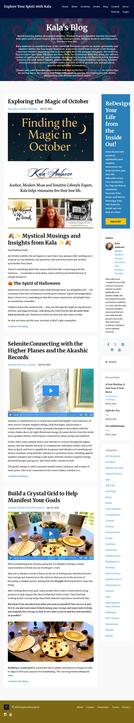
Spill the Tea (112, 410)
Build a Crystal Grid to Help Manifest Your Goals (43, 497)
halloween (111, 550)
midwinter (111, 612)
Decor (125, 6)
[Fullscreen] (91, 415)
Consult (115, 6)
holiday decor (113, 556)
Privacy (126, 707)
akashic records (17, 364)
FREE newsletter (93, 70)
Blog (105, 6)
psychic (109, 630)
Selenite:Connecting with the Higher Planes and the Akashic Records (48, 350)
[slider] (49, 415)
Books (96, 6)
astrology (110, 491)
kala (107, 596)
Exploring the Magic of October (48, 101)
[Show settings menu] (86, 415)
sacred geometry (35, 507)
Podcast (115, 11)
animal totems (113, 473)
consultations (112, 514)
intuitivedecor (113, 585)
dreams (109, 526)
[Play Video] (10, 415)
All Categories (112, 456)
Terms (115, 707)
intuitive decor (113, 579)
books (108, 503)
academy (110, 462)
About (74, 6)
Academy (85, 6)
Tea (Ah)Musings (115, 426)
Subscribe (115, 221)
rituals (21, 507)
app (107, 479)
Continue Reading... (18, 326)
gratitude (110, 544)
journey (109, 591)
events (109, 538)
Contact (90, 707)
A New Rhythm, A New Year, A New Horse (115, 388)
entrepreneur (112, 532)
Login (126, 11)
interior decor (113, 573)
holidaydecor (112, 561)
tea (107, 396)
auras (108, 497)
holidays (32, 108)
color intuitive (113, 509)
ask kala (12, 108)
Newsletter (103, 707)
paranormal (111, 624)
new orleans (112, 618)
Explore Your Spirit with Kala (27, 6)
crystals (22, 108)
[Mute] (80, 415)
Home (65, 6)
